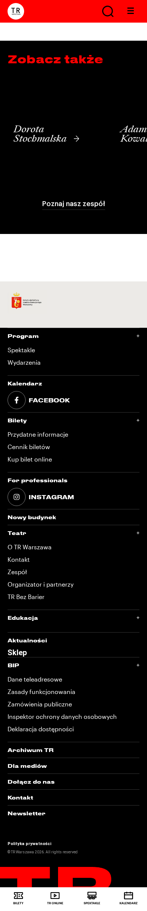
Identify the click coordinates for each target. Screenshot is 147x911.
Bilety (17, 420)
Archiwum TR (31, 750)
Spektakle (21, 349)
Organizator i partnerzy (41, 584)
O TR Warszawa (30, 546)
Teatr (17, 533)
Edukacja (23, 617)
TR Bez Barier (26, 596)
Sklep (17, 652)
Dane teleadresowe (35, 679)
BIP (13, 665)
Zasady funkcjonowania (41, 691)
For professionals (37, 480)
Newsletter (27, 813)
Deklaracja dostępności (41, 728)
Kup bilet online (30, 459)
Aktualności (27, 640)
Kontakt (19, 559)
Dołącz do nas (31, 781)
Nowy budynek (32, 517)
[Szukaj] (107, 11)
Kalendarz (25, 383)
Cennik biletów (29, 446)
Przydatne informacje (38, 434)
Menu (130, 11)
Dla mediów (27, 766)
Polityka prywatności (29, 843)
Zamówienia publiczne (40, 704)
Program (23, 336)
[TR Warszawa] (16, 11)
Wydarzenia (24, 362)
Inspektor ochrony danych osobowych (62, 716)
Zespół (17, 571)
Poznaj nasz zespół (73, 203)
